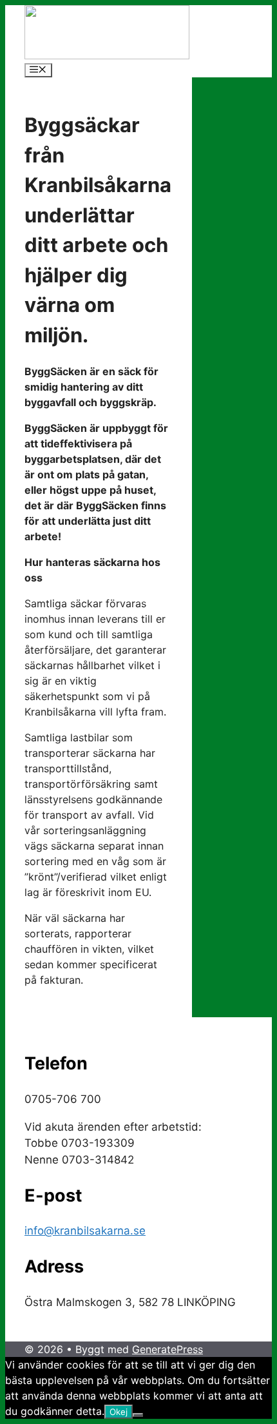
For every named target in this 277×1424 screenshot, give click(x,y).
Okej (119, 1412)
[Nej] (138, 1415)
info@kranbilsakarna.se (85, 1230)
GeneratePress (167, 1349)
